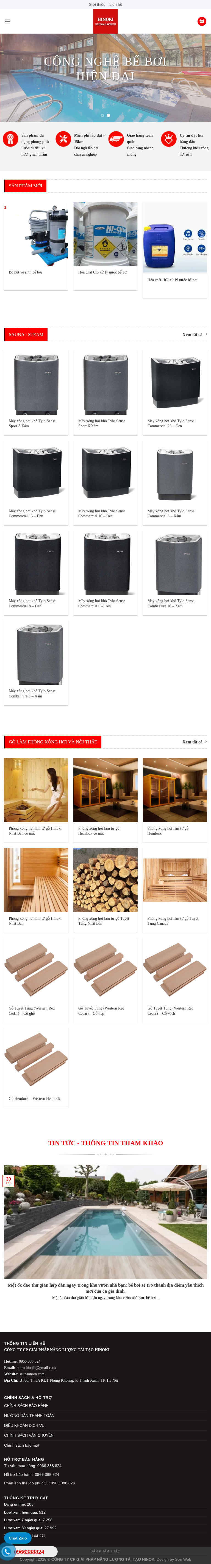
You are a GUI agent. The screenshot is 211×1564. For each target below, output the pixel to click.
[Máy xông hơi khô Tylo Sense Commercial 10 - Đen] (105, 473)
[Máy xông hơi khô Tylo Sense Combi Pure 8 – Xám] (36, 653)
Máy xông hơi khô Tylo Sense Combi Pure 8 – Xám (32, 693)
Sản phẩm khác (105, 1551)
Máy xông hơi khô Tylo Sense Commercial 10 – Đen (101, 513)
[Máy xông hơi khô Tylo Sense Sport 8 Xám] (36, 383)
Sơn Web (183, 1559)
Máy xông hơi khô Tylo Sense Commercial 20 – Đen (171, 423)
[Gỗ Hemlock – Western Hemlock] (36, 1060)
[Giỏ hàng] (202, 21)
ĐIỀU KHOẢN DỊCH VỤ (24, 1425)
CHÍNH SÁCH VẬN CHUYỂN (29, 1435)
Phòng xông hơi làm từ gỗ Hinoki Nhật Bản (35, 921)
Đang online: (15, 1504)
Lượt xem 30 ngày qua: (24, 1528)
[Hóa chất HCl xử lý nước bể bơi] (175, 238)
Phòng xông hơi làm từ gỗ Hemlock (168, 831)
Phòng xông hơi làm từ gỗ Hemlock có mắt (98, 831)
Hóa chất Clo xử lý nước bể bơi (102, 272)
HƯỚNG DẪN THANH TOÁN (29, 1415)
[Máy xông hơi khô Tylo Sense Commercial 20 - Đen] (175, 383)
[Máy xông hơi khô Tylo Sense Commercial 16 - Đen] (36, 473)
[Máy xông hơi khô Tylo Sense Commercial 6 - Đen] (105, 563)
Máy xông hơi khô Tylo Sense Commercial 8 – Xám (171, 513)
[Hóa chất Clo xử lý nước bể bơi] (105, 234)
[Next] (200, 77)
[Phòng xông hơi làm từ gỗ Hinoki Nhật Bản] (36, 880)
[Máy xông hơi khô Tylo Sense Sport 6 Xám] (105, 383)
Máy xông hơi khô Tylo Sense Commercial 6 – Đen (101, 603)
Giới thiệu (97, 4)
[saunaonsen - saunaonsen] (105, 21)
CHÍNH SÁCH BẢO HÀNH (26, 1405)
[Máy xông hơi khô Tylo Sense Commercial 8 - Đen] (36, 563)
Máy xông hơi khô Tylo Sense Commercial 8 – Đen (32, 603)
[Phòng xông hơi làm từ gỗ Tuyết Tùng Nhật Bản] (105, 880)
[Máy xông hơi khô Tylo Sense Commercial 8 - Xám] (175, 473)
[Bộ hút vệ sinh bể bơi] (36, 234)
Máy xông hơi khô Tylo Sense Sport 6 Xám (101, 423)
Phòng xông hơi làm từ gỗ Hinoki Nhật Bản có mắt (35, 831)
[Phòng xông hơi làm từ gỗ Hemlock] (175, 790)
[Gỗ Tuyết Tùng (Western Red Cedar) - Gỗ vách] (175, 970)
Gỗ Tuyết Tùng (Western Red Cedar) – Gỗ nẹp (101, 1011)
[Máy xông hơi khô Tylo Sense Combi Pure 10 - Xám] (175, 563)
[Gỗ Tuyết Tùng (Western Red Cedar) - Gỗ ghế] (36, 970)
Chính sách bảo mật (21, 1445)
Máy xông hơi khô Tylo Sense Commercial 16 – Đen (32, 513)
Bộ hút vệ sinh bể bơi (25, 272)
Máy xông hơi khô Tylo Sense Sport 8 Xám (32, 423)
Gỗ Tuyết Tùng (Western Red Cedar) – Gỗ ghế (32, 1011)
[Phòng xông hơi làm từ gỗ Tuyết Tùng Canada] (175, 880)
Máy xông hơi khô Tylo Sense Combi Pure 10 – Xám (171, 603)
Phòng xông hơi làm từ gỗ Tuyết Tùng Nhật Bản (103, 921)
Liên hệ (115, 4)
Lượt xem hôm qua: (21, 1512)
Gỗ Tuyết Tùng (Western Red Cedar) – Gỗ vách (170, 1011)
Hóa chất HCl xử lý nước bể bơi (173, 280)
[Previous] (11, 77)
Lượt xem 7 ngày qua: (23, 1520)
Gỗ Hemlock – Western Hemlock (34, 1098)
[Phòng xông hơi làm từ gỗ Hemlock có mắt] (105, 790)
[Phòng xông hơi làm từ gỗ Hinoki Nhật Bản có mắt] (36, 790)
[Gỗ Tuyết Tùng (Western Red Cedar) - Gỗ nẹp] (105, 970)
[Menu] (7, 21)
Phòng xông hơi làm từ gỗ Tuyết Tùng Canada (173, 921)
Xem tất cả (192, 334)
